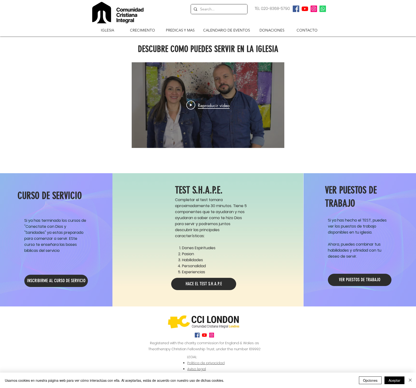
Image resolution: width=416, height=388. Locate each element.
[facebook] (296, 9)
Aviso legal (196, 369)
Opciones (370, 380)
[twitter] (305, 9)
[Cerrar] (410, 380)
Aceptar (394, 380)
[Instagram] (314, 9)
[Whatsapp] (322, 9)
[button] (107, 30)
